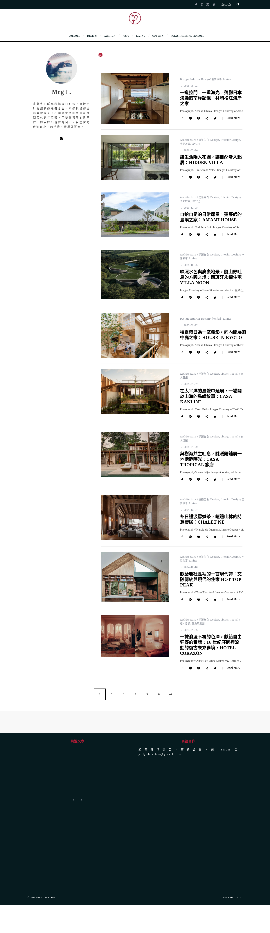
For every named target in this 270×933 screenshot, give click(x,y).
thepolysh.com (45, 897)
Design (184, 79)
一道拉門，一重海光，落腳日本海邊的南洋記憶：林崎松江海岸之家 (211, 97)
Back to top (230, 897)
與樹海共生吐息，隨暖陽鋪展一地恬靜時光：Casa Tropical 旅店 (211, 459)
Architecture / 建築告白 (194, 139)
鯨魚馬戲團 (198, 623)
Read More (233, 118)
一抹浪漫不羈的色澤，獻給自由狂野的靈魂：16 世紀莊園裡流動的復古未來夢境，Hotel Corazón (211, 645)
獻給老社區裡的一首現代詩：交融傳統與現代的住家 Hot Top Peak (211, 579)
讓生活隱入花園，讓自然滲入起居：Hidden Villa (211, 159)
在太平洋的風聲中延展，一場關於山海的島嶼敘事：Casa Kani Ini (211, 396)
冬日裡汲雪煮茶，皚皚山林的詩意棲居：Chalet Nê (211, 519)
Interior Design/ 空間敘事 (206, 79)
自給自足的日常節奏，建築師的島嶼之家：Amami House (211, 217)
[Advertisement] (77, 849)
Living (227, 79)
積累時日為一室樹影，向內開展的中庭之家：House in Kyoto (213, 334)
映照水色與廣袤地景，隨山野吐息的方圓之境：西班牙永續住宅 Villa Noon (211, 277)
